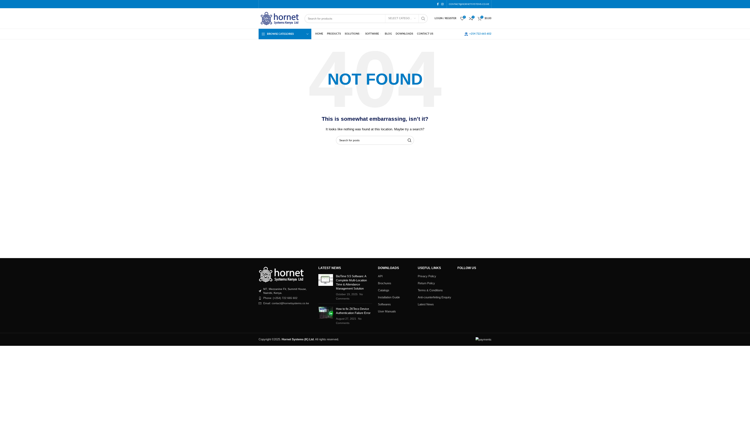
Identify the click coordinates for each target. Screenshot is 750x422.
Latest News (426, 304)
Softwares (384, 304)
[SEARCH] (423, 18)
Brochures (384, 283)
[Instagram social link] (442, 4)
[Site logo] (280, 18)
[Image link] (281, 274)
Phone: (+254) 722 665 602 (280, 298)
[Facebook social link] (437, 4)
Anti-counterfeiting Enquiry (434, 297)
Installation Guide (389, 297)
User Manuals (387, 311)
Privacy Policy (427, 276)
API (380, 276)
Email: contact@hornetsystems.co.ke (286, 303)
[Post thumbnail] (325, 287)
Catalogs (383, 290)
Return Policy (426, 283)
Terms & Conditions (430, 290)
